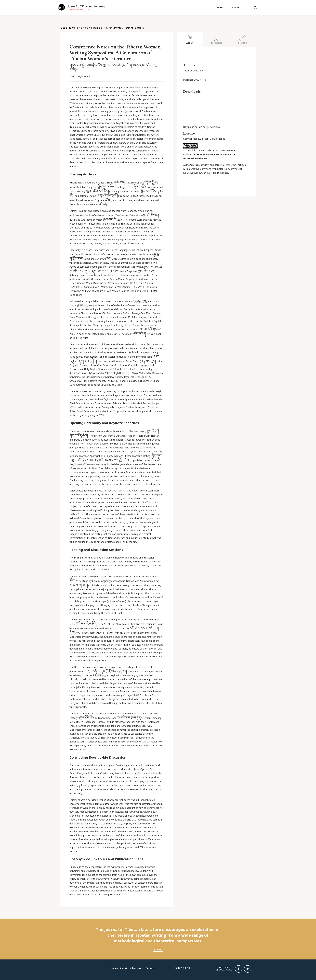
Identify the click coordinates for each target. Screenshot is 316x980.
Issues (220, 7)
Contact (150, 968)
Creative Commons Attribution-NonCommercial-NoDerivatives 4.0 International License (209, 154)
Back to (67, 27)
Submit (158, 949)
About (235, 7)
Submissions (136, 968)
